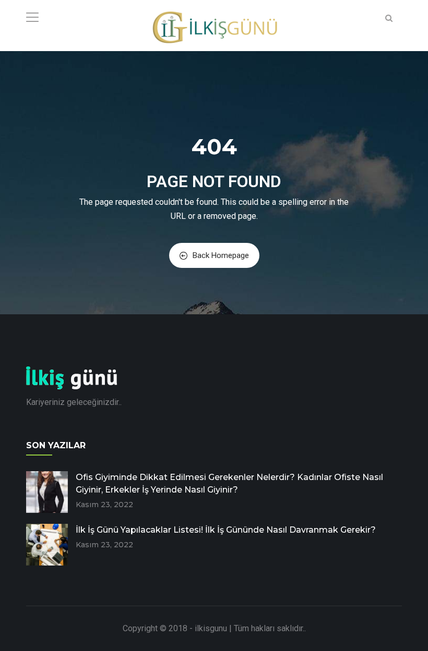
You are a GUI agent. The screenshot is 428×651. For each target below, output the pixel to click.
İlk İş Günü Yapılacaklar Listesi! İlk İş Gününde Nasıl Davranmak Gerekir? (226, 530)
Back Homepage (221, 255)
